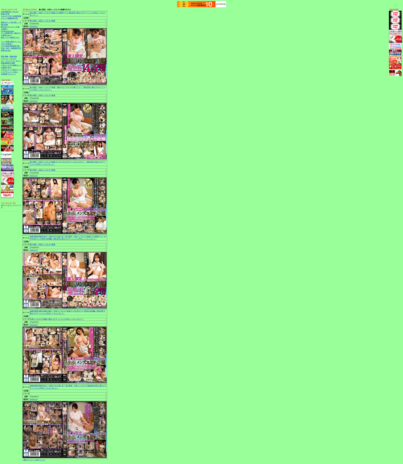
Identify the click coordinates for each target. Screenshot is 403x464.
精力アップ (17, 70)
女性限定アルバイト (8, 74)
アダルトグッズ (7, 70)
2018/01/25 (34, 399)
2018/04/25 (34, 325)
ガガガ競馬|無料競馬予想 (10, 46)
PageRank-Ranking (7, 31)
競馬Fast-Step (5, 50)
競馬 (2, 56)
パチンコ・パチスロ (8, 59)
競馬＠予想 (5, 14)
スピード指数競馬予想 (9, 18)
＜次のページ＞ (40, 460)
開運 (13, 63)
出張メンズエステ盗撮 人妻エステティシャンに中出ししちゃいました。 (57, 319)
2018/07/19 (34, 250)
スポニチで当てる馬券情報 (11, 16)
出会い (15, 72)
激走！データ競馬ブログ (10, 37)
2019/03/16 (34, 101)
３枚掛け (4, 29)
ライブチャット (7, 72)
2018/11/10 (33, 176)
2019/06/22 (34, 26)
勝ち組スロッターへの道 (10, 27)
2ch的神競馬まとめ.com (9, 12)
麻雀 (15, 56)
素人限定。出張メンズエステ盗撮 (42, 21)
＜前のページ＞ (28, 460)
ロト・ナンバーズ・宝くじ (11, 61)
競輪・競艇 (9, 56)
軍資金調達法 (6, 63)
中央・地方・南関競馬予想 (11, 48)
